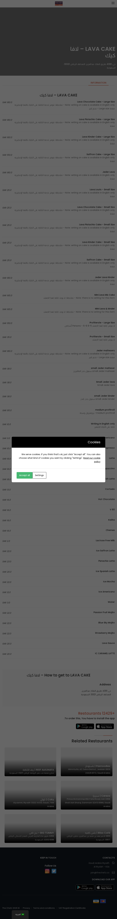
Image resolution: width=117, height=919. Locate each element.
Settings (39, 475)
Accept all (24, 475)
